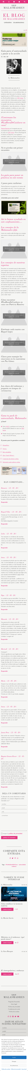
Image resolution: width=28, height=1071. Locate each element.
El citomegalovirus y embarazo (12, 970)
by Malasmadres (14, 78)
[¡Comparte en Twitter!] (12, 858)
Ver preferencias (14, 1065)
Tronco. (5, 449)
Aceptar (14, 1057)
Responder (4, 502)
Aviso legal (23, 1069)
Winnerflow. (6, 445)
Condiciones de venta (14, 1009)
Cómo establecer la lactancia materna (12, 905)
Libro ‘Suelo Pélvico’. (8, 455)
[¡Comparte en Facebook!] (10, 858)
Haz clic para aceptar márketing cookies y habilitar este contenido (14, 161)
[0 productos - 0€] (19, 2)
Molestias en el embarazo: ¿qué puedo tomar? (12, 938)
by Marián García (7, 918)
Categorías (8, 22)
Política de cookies (6, 1069)
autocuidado (22, 864)
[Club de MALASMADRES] (14, 8)
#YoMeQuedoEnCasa (12, 864)
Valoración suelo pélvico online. (11, 462)
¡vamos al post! (7, 909)
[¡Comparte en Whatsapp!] (17, 858)
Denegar (14, 1061)
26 (15, 942)
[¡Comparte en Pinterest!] (15, 858)
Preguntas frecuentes (14, 1001)
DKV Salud (20, 98)
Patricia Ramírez (5, 128)
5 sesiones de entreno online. (11, 459)
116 (16, 974)
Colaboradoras (18, 22)
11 (24, 30)
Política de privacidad (16, 1069)
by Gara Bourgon (7, 951)
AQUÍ (7, 426)
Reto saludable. (7, 452)
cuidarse (14, 866)
